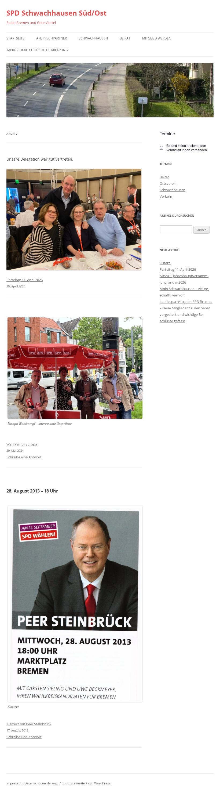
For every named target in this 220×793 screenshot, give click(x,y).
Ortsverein (168, 183)
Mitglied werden (156, 38)
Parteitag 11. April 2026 (178, 269)
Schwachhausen (93, 38)
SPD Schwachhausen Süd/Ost (56, 13)
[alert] (187, 147)
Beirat (125, 38)
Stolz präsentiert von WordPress (87, 783)
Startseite (15, 38)
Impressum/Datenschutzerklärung (37, 50)
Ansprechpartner (51, 38)
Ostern (165, 262)
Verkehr (166, 196)
